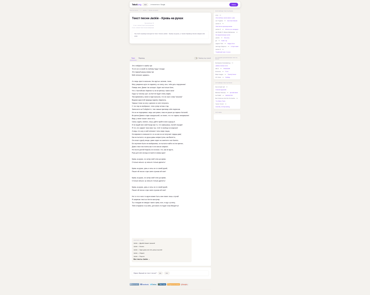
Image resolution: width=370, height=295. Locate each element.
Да (160, 273)
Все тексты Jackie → (142, 259)
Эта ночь (226, 38)
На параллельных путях (223, 35)
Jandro (217, 38)
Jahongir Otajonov (220, 46)
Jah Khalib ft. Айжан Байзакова (225, 32)
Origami (142, 253)
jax (216, 40)
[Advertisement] (170, 49)
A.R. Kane (218, 77)
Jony (216, 15)
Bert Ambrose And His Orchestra (225, 98)
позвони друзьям (221, 89)
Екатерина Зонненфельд (222, 63)
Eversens (218, 71)
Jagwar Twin (219, 43)
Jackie (145, 10)
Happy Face (231, 43)
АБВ (145, 4)
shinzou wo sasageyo (231, 29)
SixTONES (218, 95)
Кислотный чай (220, 87)
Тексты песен (134, 10)
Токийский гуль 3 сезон (223, 52)
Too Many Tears (220, 101)
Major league (219, 74)
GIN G (217, 68)
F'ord (226, 71)
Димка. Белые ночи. (222, 65)
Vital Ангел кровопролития (224, 26)
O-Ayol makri (234, 46)
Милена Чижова (220, 92)
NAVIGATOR (229, 95)
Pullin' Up (224, 40)
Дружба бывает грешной (147, 243)
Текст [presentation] (133, 58)
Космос (142, 246)
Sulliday (227, 77)
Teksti (136, 4)
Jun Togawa (219, 20)
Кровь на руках (153, 10)
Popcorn (142, 256)
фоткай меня (234, 92)
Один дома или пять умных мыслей (151, 250)
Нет (167, 273)
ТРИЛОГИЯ (226, 68)
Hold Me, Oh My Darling (223, 106)
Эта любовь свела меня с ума (225, 18)
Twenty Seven (232, 74)
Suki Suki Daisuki (232, 20)
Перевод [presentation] (142, 58)
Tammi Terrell (219, 104)
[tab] (133, 58)
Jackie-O (218, 23)
